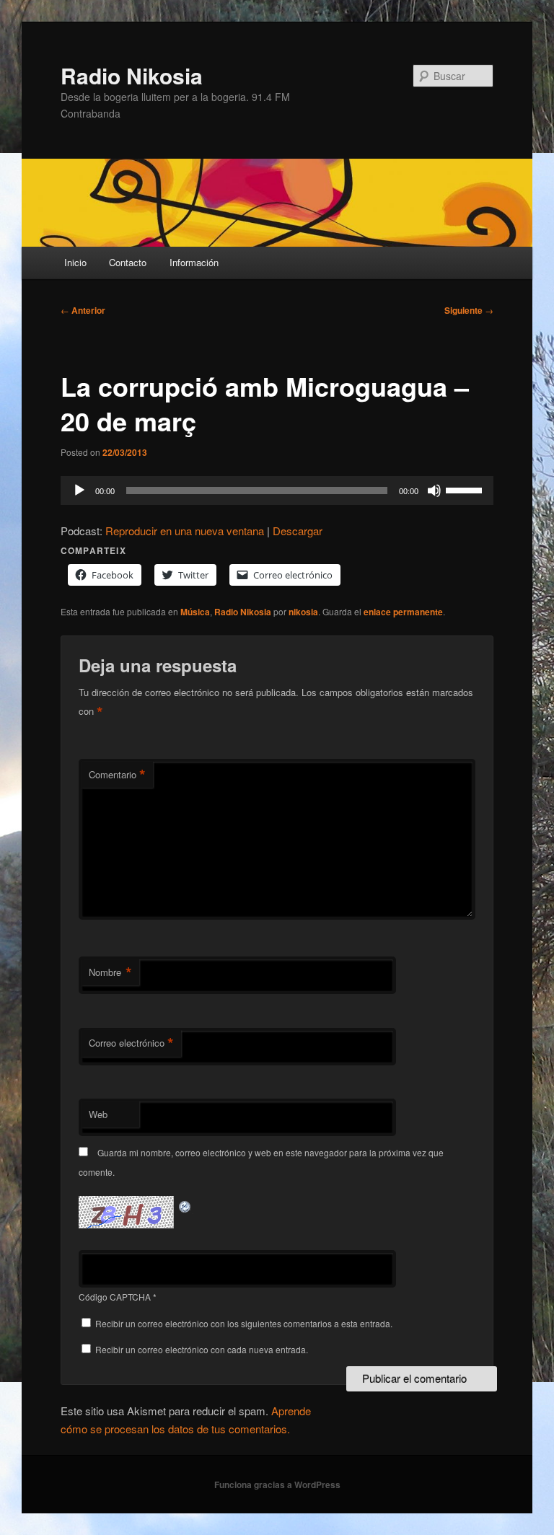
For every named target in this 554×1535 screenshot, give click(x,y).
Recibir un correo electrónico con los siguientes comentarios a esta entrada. (243, 1323)
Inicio (75, 262)
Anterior (83, 310)
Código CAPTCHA (115, 1296)
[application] (277, 490)
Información (194, 262)
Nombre (110, 972)
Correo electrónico (131, 1043)
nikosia (303, 611)
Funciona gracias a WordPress (277, 1484)
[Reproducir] (79, 490)
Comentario (117, 774)
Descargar (297, 530)
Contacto (127, 262)
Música (195, 611)
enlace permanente (403, 611)
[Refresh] (185, 1204)
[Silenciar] (434, 490)
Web (98, 1114)
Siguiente (468, 310)
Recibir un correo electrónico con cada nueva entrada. (201, 1349)
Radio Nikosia (132, 75)
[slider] (466, 489)
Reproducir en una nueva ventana (184, 530)
